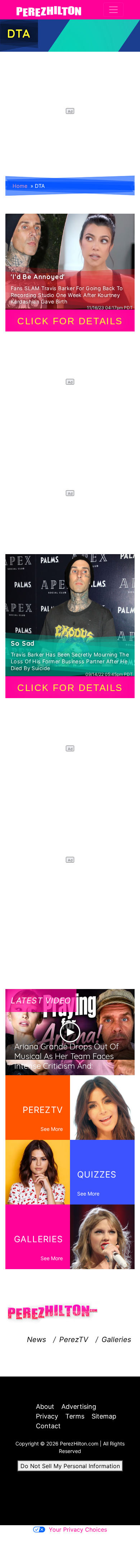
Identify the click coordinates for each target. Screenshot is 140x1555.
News (36, 1339)
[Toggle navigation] (113, 10)
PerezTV (73, 1339)
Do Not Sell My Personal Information (70, 1466)
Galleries (116, 1339)
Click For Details (70, 321)
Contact (48, 1426)
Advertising (78, 1406)
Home (20, 186)
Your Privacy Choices (78, 1529)
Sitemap (104, 1416)
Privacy (47, 1416)
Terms (74, 1416)
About (45, 1406)
